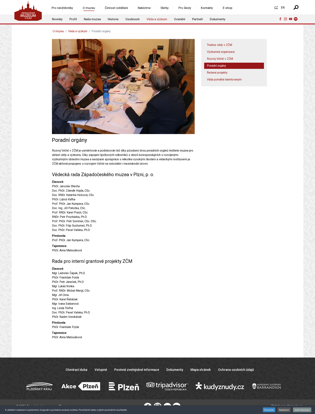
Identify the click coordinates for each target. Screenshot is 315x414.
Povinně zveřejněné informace (136, 370)
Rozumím (269, 409)
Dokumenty (174, 370)
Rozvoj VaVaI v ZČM (220, 58)
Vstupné (101, 370)
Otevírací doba (76, 370)
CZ (276, 7)
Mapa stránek (200, 370)
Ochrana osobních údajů (236, 370)
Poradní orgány (216, 65)
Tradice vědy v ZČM (219, 45)
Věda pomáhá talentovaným (224, 79)
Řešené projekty (217, 72)
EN (283, 7)
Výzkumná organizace (221, 52)
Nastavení (284, 409)
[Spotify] (296, 19)
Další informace (302, 409)
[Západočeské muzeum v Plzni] (29, 11)
